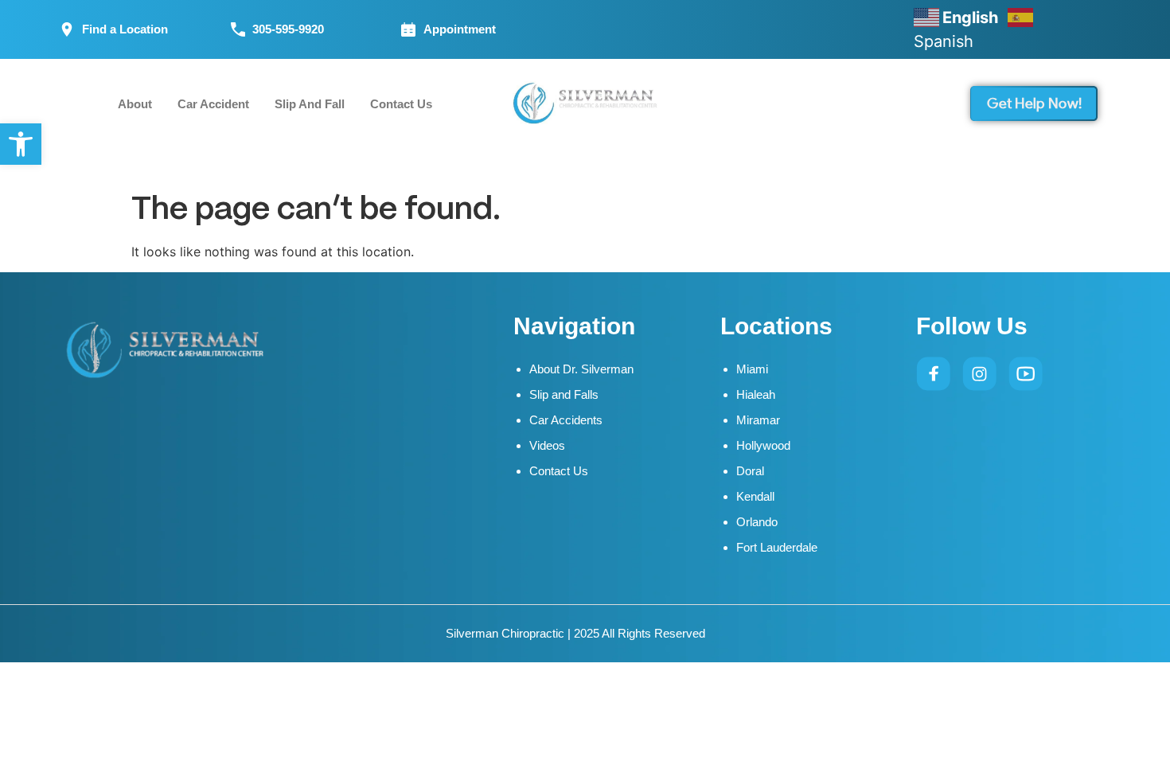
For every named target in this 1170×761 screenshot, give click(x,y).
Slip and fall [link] (310, 104)
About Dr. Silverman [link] (581, 369)
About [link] (135, 104)
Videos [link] (547, 445)
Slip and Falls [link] (564, 394)
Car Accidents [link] (566, 420)
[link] (20, 144)
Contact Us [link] (401, 104)
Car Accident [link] (213, 104)
